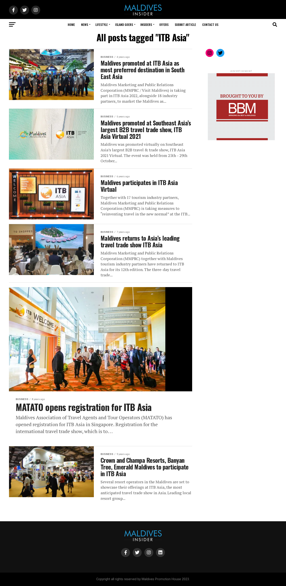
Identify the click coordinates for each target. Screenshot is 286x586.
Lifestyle (101, 24)
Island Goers (124, 24)
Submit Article (185, 24)
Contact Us (210, 24)
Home (71, 24)
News (84, 24)
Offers (163, 24)
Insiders (146, 24)
